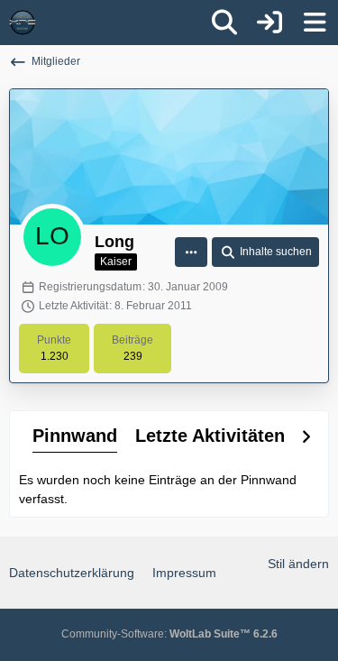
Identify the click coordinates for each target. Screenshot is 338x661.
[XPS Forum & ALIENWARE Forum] (22, 23)
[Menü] (315, 23)
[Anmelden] (269, 22)
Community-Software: (169, 634)
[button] (191, 252)
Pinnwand (74, 435)
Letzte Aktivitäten (210, 435)
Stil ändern (298, 563)
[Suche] (224, 23)
